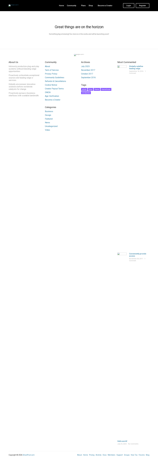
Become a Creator (105, 6)
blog (90, 89)
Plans (83, 6)
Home (61, 6)
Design (48, 115)
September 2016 (88, 77)
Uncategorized (51, 126)
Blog (147, 455)
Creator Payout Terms (54, 88)
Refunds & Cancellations (55, 81)
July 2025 (85, 66)
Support (120, 455)
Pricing (91, 455)
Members (111, 455)
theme (97, 89)
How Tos (134, 455)
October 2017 (87, 74)
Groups (127, 455)
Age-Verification (52, 96)
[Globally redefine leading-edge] (122, 158)
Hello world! (122, 441)
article (84, 89)
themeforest (106, 89)
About (47, 66)
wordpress (86, 93)
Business (49, 111)
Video (47, 130)
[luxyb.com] (14, 6)
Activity (98, 455)
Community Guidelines (54, 77)
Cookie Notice (51, 85)
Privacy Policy (51, 74)
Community (71, 6)
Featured (49, 119)
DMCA (47, 92)
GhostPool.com (29, 455)
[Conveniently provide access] (122, 345)
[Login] (119, 5)
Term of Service (52, 70)
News (47, 122)
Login (128, 6)
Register (142, 6)
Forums (142, 455)
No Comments (133, 444)
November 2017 (88, 70)
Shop (91, 6)
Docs (105, 455)
